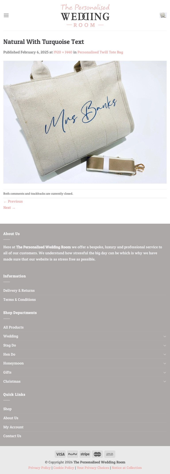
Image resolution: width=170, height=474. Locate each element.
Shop (7, 408)
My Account (13, 427)
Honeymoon (13, 363)
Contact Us (12, 435)
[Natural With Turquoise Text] (85, 121)
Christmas (12, 381)
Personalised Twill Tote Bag (100, 52)
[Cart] (163, 15)
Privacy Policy (39, 468)
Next (9, 207)
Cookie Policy (63, 468)
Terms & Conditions (19, 299)
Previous (13, 201)
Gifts (7, 372)
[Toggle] (165, 336)
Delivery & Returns (19, 290)
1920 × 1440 (63, 52)
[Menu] (6, 15)
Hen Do (9, 354)
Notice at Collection (127, 468)
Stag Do (9, 345)
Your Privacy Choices (93, 468)
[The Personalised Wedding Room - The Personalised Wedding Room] (85, 15)
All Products (13, 327)
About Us (10, 417)
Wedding (10, 336)
